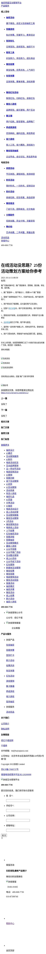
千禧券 (4, 746)
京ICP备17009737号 (10, 769)
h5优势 (9, 484)
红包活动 (10, 676)
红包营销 (10, 565)
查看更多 (5, 445)
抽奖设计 (10, 450)
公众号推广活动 (13, 552)
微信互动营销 (12, 518)
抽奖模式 (10, 586)
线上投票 (10, 595)
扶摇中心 (5, 241)
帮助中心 (10, 923)
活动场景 (10, 490)
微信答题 (10, 574)
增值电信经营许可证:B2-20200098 (16, 774)
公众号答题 (11, 549)
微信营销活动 (12, 524)
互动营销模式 (12, 543)
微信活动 (10, 592)
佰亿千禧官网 (7, 740)
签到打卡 (10, 655)
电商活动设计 (12, 509)
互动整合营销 (12, 555)
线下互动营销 (12, 481)
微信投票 (10, 571)
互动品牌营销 (12, 466)
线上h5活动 (11, 558)
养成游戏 (10, 691)
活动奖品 (5, 238)
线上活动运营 (12, 512)
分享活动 (10, 503)
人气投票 (10, 531)
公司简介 (5, 724)
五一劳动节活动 (13, 469)
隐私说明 (5, 729)
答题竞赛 (10, 650)
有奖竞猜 (10, 671)
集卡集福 (10, 686)
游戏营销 (10, 681)
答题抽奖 (10, 540)
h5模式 (9, 453)
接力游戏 (10, 696)
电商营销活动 (12, 577)
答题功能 (10, 478)
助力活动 (10, 599)
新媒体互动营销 (13, 568)
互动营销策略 (12, 515)
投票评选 (10, 665)
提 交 (4, 835)
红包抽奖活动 (12, 534)
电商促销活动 (12, 472)
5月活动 (9, 521)
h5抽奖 (9, 506)
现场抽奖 (10, 702)
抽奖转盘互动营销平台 (11, 3)
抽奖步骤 (10, 589)
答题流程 (10, 537)
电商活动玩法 (12, 462)
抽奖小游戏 (11, 602)
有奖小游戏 (11, 493)
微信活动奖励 (12, 580)
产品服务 (5, 6)
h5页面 (9, 500)
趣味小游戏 (11, 546)
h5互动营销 (11, 487)
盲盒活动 (10, 583)
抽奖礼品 (10, 496)
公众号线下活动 (13, 561)
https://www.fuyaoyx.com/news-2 (14, 393)
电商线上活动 (12, 527)
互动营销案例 (12, 456)
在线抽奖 (10, 645)
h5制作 (9, 459)
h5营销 (9, 475)
